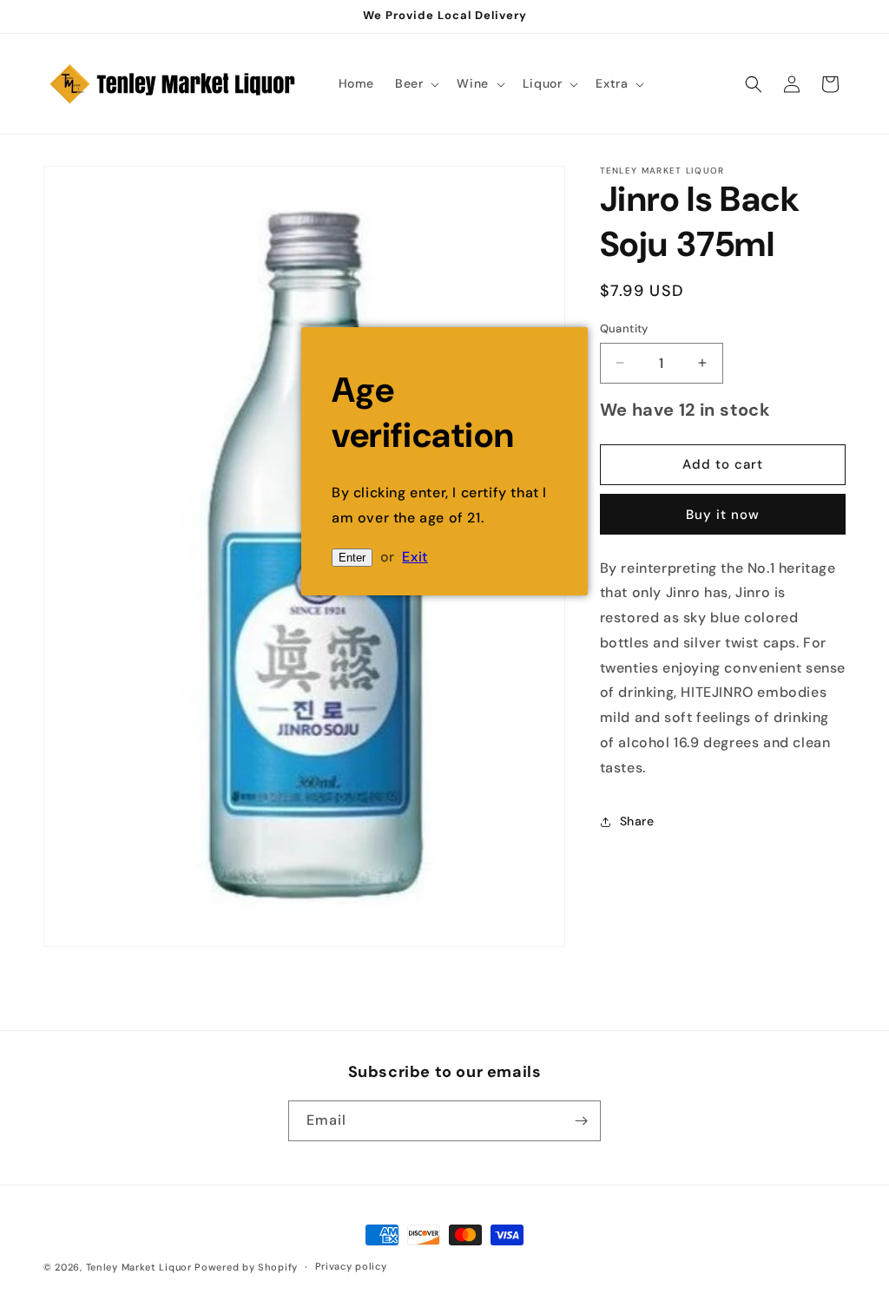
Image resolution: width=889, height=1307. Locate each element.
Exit (414, 557)
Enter (352, 557)
